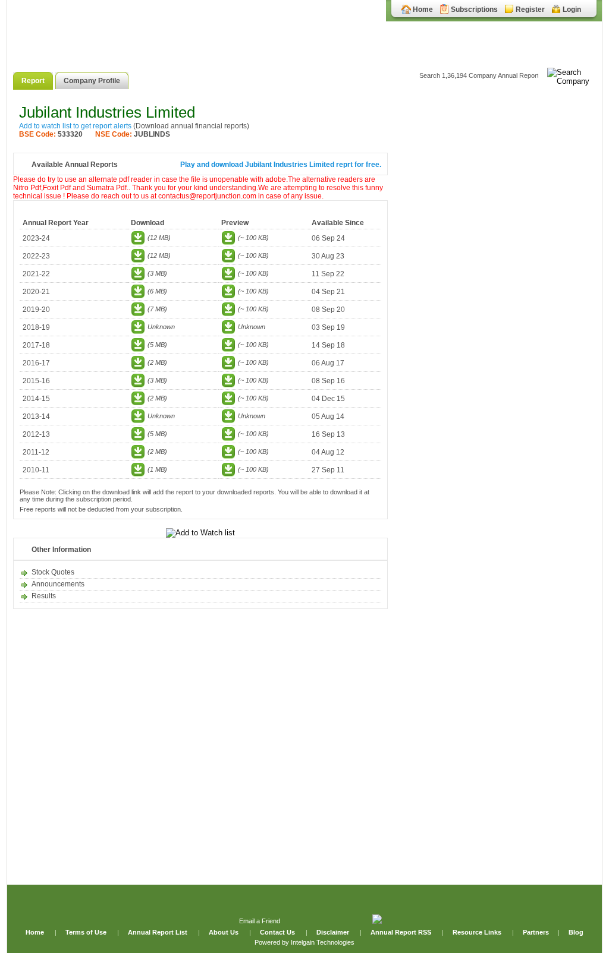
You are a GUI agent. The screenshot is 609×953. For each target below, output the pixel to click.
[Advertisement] (495, 284)
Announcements (58, 584)
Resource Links (477, 932)
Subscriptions (474, 9)
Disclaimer (332, 932)
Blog (576, 932)
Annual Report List (158, 932)
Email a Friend (259, 920)
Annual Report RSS (401, 932)
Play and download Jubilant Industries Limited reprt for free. (280, 164)
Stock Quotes (53, 572)
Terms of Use (86, 932)
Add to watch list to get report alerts (75, 126)
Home (423, 9)
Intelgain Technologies (322, 942)
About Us (224, 932)
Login (572, 9)
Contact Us (278, 932)
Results (44, 596)
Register (530, 9)
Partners (536, 932)
